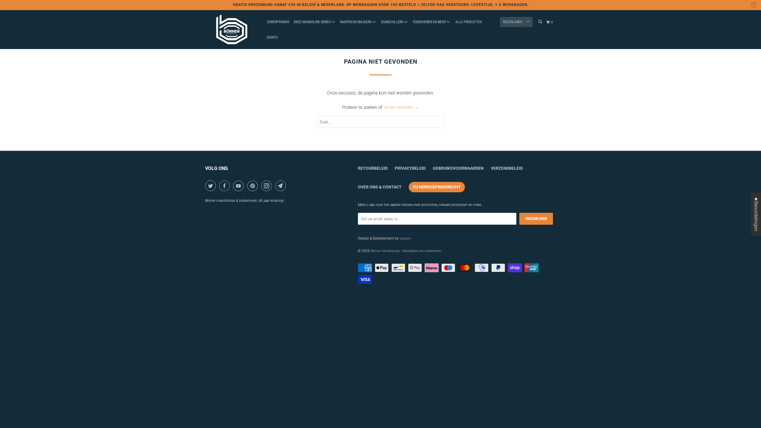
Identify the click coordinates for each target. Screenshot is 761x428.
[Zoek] (540, 22)
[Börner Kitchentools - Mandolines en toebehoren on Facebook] (225, 185)
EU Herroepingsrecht (437, 187)
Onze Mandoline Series (312, 22)
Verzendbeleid (507, 168)
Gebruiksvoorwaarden (458, 168)
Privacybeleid (410, 168)
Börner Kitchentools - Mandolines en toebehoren (406, 251)
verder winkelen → (401, 107)
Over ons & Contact (380, 187)
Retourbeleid (373, 168)
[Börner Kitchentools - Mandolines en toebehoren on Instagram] (267, 185)
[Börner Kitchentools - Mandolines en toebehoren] (232, 29)
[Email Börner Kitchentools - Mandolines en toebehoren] (281, 185)
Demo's (272, 37)
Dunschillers (392, 22)
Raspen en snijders (356, 22)
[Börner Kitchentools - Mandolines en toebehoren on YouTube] (239, 185)
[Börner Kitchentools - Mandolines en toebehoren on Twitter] (211, 185)
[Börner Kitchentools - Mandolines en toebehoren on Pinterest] (253, 185)
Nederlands (513, 22)
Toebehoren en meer (429, 22)
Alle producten (468, 22)
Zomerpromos (278, 22)
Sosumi (405, 238)
